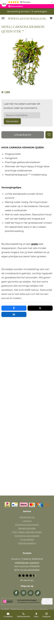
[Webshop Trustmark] (27, 602)
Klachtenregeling (27, 543)
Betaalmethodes (27, 528)
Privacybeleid (27, 539)
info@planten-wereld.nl (27, 562)
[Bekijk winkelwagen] (51, 18)
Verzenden (12, 121)
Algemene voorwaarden (27, 535)
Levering (27, 521)
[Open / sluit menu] (3, 18)
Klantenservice (27, 517)
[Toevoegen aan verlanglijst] (49, 134)
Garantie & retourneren (27, 524)
